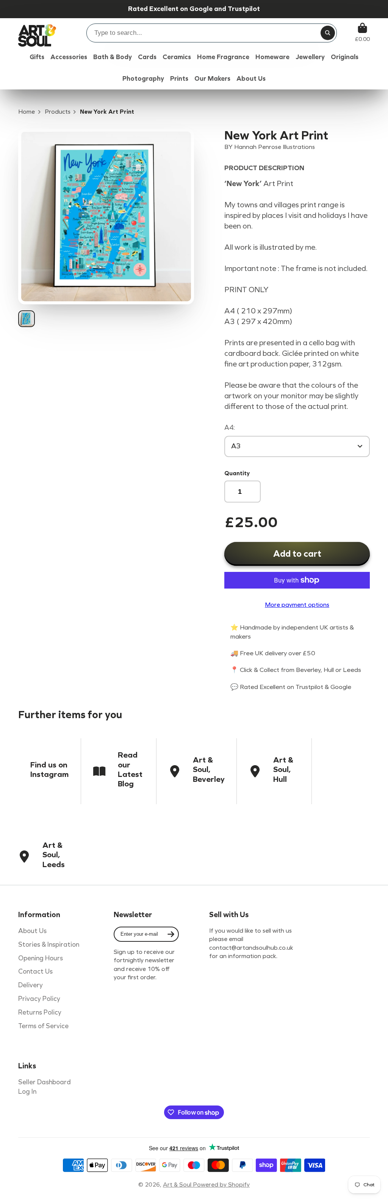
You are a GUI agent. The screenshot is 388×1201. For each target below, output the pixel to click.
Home (26, 111)
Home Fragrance (223, 57)
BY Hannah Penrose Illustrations (269, 146)
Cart (362, 32)
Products (57, 111)
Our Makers (212, 79)
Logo (37, 32)
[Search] (328, 33)
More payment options (297, 604)
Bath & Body (112, 57)
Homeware (272, 57)
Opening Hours (40, 958)
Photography (143, 79)
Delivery (30, 985)
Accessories (68, 57)
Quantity (237, 473)
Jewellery (310, 57)
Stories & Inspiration (48, 945)
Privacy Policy (39, 999)
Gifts (37, 57)
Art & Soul (178, 1184)
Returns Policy (39, 1012)
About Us (32, 931)
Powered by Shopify (221, 1184)
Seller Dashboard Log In (44, 1087)
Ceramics (177, 57)
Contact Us (35, 972)
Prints (179, 79)
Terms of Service (43, 1026)
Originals (344, 57)
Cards (147, 57)
